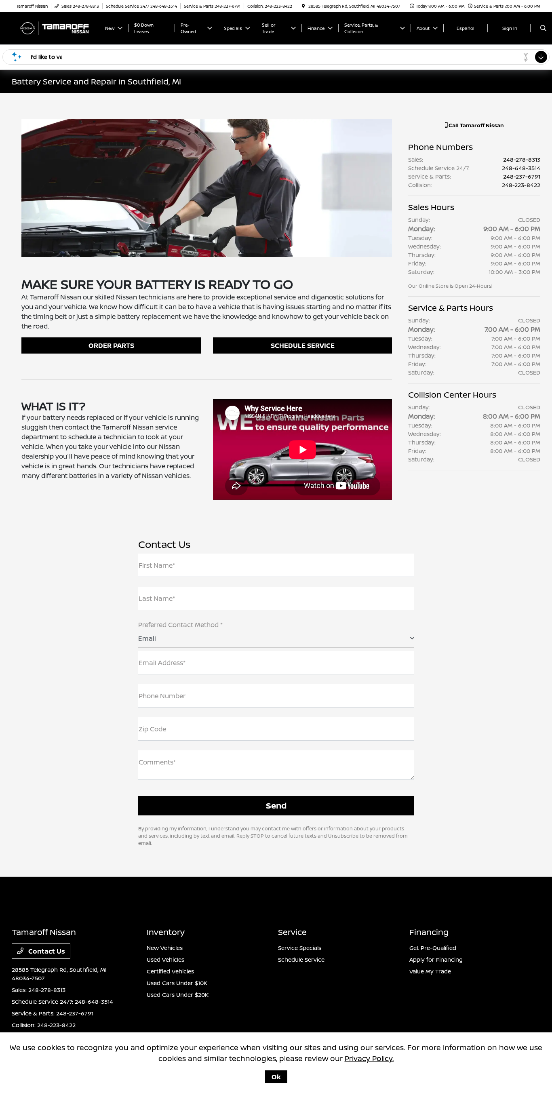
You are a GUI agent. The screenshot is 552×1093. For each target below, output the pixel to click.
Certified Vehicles (170, 971)
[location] (303, 6)
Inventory (166, 932)
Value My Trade (430, 971)
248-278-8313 (521, 159)
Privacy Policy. (369, 1058)
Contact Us (46, 951)
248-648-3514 (521, 168)
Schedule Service (301, 959)
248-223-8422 (521, 185)
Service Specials (299, 948)
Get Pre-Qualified (432, 948)
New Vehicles (165, 948)
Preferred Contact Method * (180, 624)
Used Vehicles (165, 959)
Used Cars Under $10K (177, 983)
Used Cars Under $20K (178, 994)
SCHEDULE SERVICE (303, 345)
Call (475, 125)
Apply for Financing (436, 959)
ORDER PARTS (111, 345)
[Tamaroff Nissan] (54, 27)
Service (292, 932)
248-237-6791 (521, 176)
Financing (429, 932)
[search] (543, 28)
